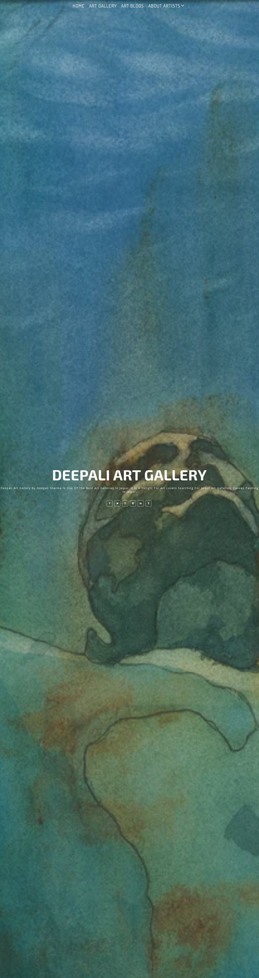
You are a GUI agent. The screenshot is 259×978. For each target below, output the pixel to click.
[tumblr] (148, 503)
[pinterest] (133, 503)
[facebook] (110, 503)
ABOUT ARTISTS (164, 6)
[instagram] (125, 503)
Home (79, 6)
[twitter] (117, 503)
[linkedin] (141, 503)
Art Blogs (132, 6)
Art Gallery (103, 6)
